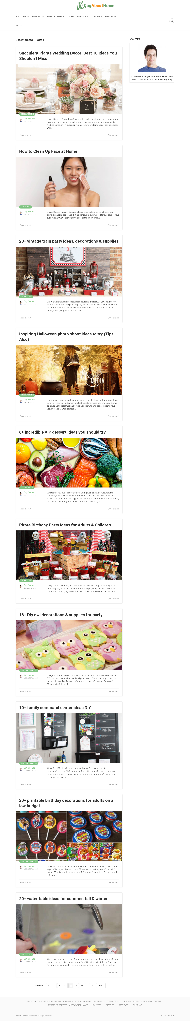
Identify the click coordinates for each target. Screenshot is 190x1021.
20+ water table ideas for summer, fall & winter (63, 898)
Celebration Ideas (27, 114)
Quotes (110, 1005)
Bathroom (81, 16)
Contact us (113, 1001)
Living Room (96, 16)
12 (76, 986)
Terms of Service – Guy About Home (68, 1005)
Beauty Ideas (25, 207)
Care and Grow (26, 954)
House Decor (22, 16)
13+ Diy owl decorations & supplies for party (61, 614)
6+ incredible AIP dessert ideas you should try (62, 432)
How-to (96, 1005)
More (18, 25)
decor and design (27, 488)
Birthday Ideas (26, 297)
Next (100, 986)
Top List (137, 1005)
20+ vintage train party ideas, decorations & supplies (69, 241)
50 (93, 986)
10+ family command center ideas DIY (55, 707)
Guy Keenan (29, 118)
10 (65, 986)
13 (82, 986)
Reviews (123, 1005)
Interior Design (54, 16)
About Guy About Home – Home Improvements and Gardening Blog (64, 1001)
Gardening (110, 16)
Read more (25, 135)
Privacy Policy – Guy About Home (142, 1001)
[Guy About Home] (95, 5)
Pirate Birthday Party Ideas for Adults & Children (65, 525)
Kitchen (70, 16)
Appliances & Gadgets (29, 670)
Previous (39, 986)
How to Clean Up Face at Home (48, 151)
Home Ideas (37, 16)
